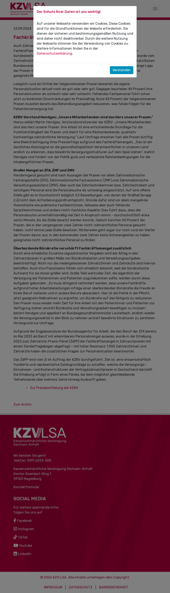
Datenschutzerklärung (54, 53)
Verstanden (122, 70)
